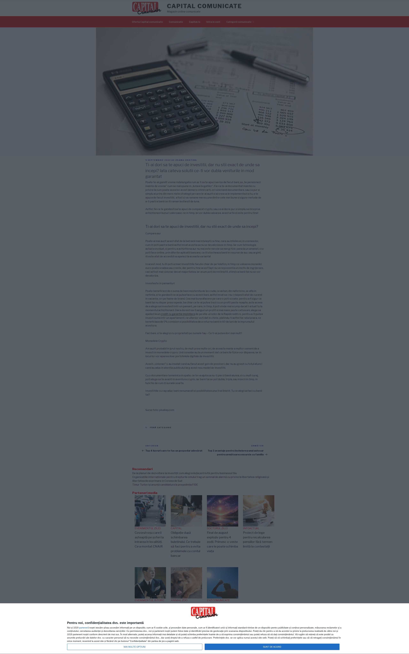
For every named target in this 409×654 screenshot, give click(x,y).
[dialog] (204, 628)
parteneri (83, 627)
